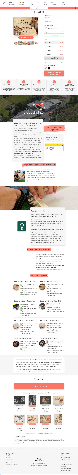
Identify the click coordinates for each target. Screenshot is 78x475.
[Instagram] (73, 4)
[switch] (51, 150)
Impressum (67, 448)
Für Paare (32, 3)
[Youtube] (75, 2)
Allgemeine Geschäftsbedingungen (48, 448)
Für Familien (39, 3)
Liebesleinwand (33, 465)
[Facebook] (72, 2)
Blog (10, 448)
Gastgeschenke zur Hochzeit (65, 459)
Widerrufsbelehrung (59, 448)
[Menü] (62, 147)
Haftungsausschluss (36, 448)
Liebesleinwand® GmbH (41, 463)
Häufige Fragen (63, 3)
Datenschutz (29, 448)
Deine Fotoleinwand (54, 3)
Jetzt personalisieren (39, 386)
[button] (17, 443)
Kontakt (14, 448)
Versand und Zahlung (21, 448)
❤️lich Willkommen (11, 3)
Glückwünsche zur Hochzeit (65, 457)
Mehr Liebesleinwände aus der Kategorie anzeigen (39, 433)
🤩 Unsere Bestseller (21, 3)
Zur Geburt (45, 3)
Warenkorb (73, 8)
